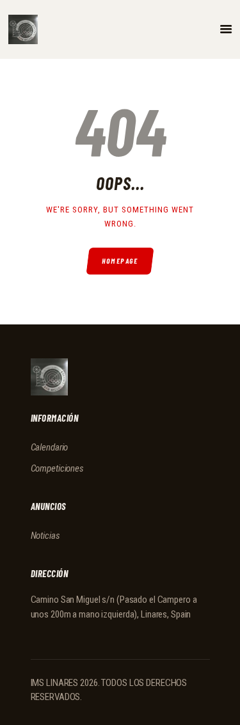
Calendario (49, 447)
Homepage (120, 261)
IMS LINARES (55, 683)
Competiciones (57, 468)
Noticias (45, 535)
